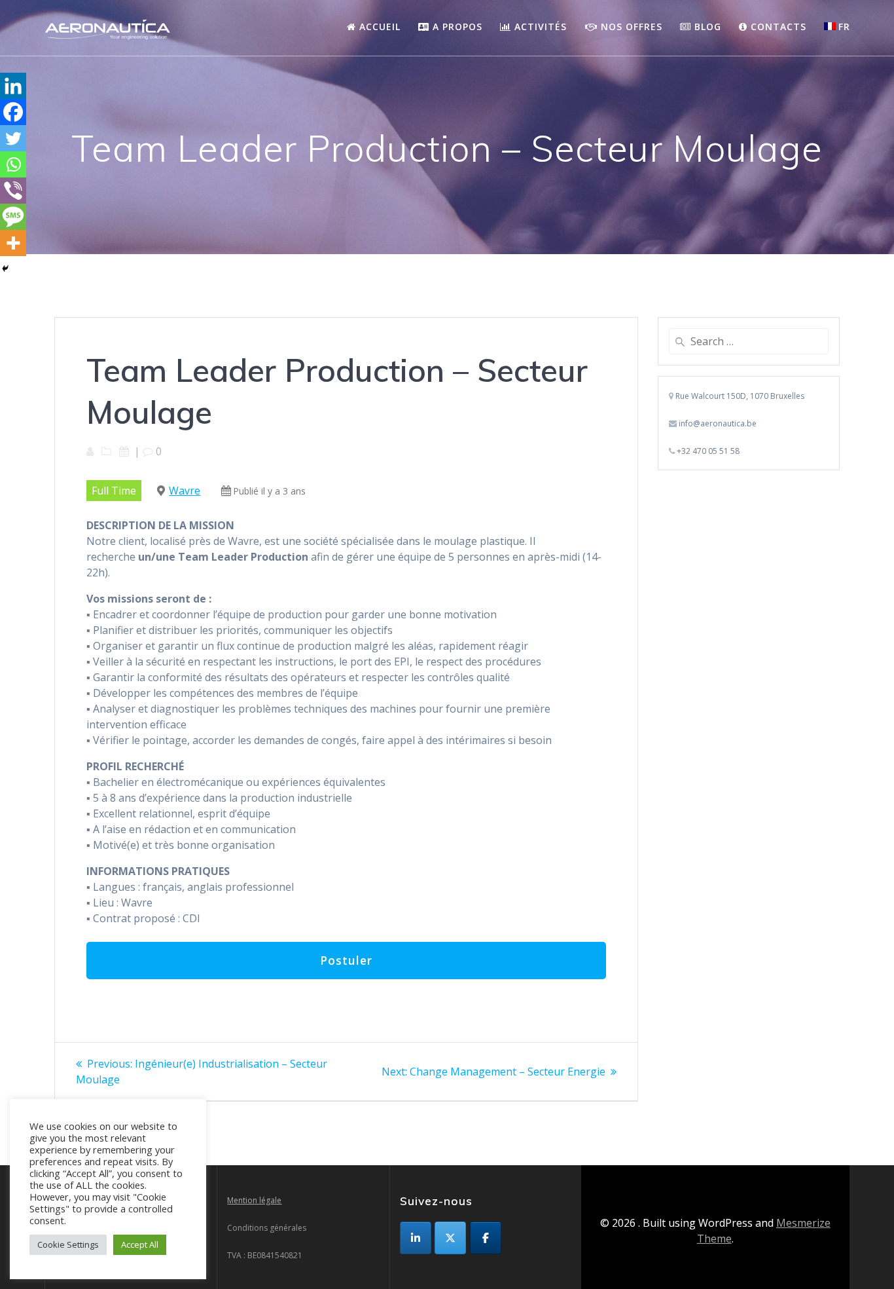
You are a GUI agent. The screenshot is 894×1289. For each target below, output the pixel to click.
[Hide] (5, 268)
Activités (539, 26)
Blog (706, 26)
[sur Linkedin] (415, 1238)
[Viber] (13, 190)
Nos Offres (630, 26)
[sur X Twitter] (450, 1238)
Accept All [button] (139, 1244)
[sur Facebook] (485, 1238)
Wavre (184, 490)
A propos (455, 26)
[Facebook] (13, 112)
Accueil (378, 26)
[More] (13, 243)
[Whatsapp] (13, 164)
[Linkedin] (13, 86)
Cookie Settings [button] (68, 1244)
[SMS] (13, 217)
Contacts (776, 26)
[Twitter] (13, 138)
